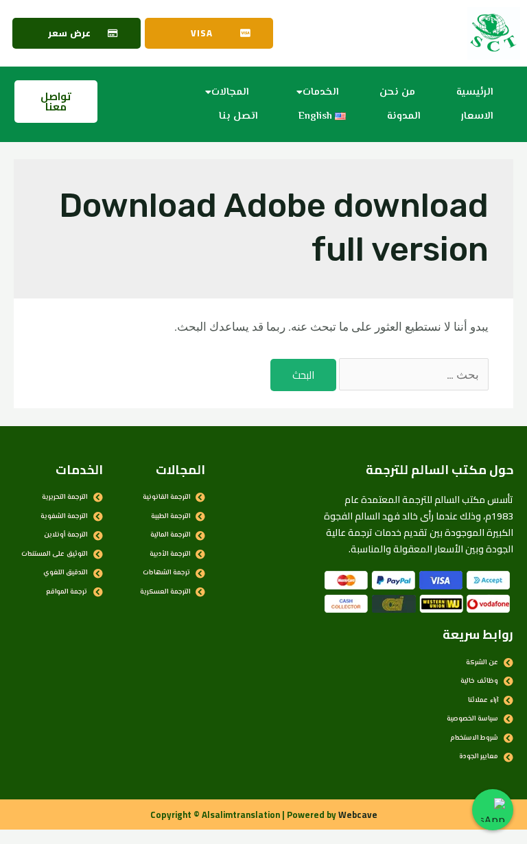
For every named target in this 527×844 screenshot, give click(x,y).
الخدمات (320, 92)
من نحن (397, 92)
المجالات (229, 92)
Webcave (357, 814)
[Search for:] (412, 375)
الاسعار (477, 116)
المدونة (403, 116)
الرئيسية (474, 92)
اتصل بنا (238, 116)
